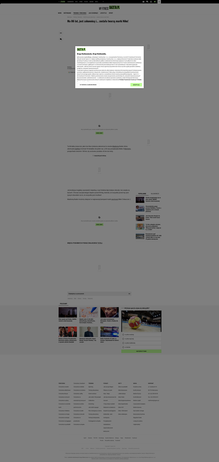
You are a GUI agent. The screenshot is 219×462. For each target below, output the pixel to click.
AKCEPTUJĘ (136, 85)
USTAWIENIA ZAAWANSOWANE (88, 84)
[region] (109, 67)
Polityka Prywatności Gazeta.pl (127, 79)
